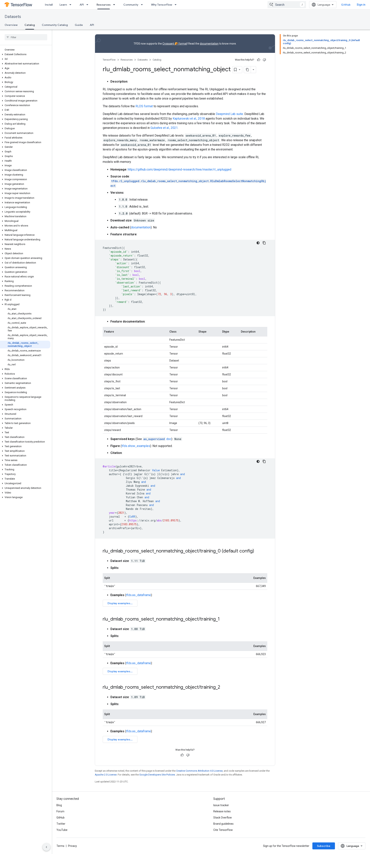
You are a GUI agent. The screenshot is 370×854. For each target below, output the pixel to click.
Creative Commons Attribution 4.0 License (199, 770)
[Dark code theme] (258, 243)
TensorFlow (109, 59)
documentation (209, 43)
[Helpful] (259, 60)
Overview (11, 25)
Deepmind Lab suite (229, 114)
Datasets (13, 16)
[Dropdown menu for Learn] (71, 4)
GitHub (346, 4)
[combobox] (286, 4)
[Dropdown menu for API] (88, 4)
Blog (59, 805)
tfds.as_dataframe (138, 595)
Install (49, 4)
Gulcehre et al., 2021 (164, 128)
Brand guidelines (223, 823)
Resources (104, 4)
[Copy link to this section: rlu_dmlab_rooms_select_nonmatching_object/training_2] (224, 687)
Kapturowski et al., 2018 (189, 118)
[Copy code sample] (264, 243)
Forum (60, 811)
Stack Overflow (222, 817)
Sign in (361, 4)
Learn (63, 4)
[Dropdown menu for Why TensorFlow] (176, 4)
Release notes (222, 811)
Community (130, 4)
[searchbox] (26, 37)
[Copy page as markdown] (247, 69)
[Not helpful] (264, 60)
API (82, 4)
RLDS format (144, 106)
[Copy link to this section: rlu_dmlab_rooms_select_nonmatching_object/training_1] (223, 619)
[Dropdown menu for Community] (143, 4)
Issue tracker (221, 805)
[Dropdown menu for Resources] (115, 4)
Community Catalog (55, 25)
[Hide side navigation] (46, 847)
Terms (60, 845)
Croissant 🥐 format (174, 43)
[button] (25, 54)
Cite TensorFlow (223, 829)
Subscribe (323, 846)
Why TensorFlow (161, 4)
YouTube (61, 829)
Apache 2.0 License (106, 774)
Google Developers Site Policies (157, 774)
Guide (79, 25)
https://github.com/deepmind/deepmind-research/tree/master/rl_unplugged (179, 169)
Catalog (29, 25)
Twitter (60, 823)
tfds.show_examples (136, 446)
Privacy (72, 845)
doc (157, 439)
